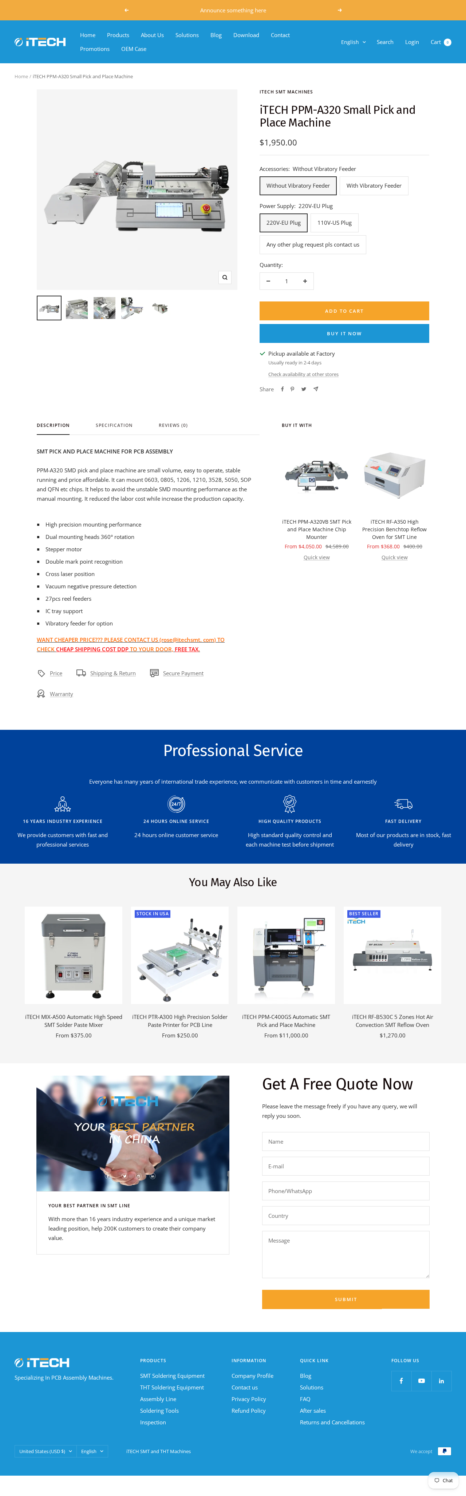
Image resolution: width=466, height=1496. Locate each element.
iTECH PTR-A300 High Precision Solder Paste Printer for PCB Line (180, 1021)
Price (56, 673)
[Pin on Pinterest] (292, 389)
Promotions (95, 48)
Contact (280, 35)
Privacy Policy (249, 1399)
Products (118, 35)
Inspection (153, 1422)
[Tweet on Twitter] (304, 389)
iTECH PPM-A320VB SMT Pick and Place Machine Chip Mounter (316, 529)
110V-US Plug (334, 222)
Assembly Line (158, 1399)
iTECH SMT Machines (286, 92)
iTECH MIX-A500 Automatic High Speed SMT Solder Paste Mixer (73, 1021)
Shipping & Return (113, 673)
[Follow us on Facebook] (401, 1381)
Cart (440, 41)
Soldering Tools (159, 1410)
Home (87, 35)
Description (53, 425)
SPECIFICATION (114, 425)
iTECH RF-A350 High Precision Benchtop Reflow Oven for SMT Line (394, 529)
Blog (216, 35)
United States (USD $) (42, 1451)
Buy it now (344, 333)
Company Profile (252, 1375)
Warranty (61, 693)
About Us (152, 35)
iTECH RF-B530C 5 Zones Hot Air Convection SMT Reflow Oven (392, 1021)
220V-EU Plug (283, 222)
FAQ (305, 1399)
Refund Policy (249, 1410)
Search (385, 41)
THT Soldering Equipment (172, 1387)
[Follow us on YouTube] (421, 1381)
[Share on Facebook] (282, 389)
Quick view (317, 557)
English (350, 42)
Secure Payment (183, 673)
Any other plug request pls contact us (312, 244)
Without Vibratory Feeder (298, 185)
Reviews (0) (173, 425)
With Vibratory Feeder (374, 185)
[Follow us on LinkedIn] (441, 1381)
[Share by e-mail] (315, 389)
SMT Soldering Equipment (172, 1375)
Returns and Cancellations (332, 1422)
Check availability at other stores (303, 374)
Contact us (245, 1387)
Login (412, 41)
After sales (313, 1410)
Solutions (187, 35)
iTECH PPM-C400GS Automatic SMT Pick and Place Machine (286, 1021)
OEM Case (133, 48)
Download (246, 35)
